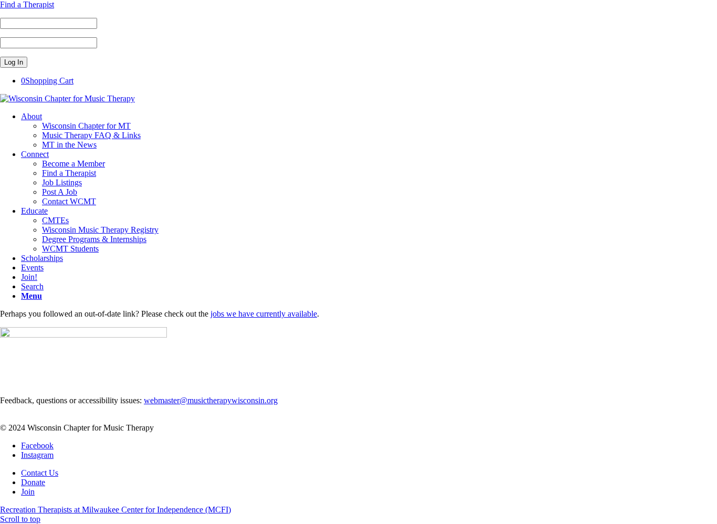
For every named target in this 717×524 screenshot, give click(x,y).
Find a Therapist (27, 4)
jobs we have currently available (263, 313)
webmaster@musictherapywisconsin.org (211, 400)
